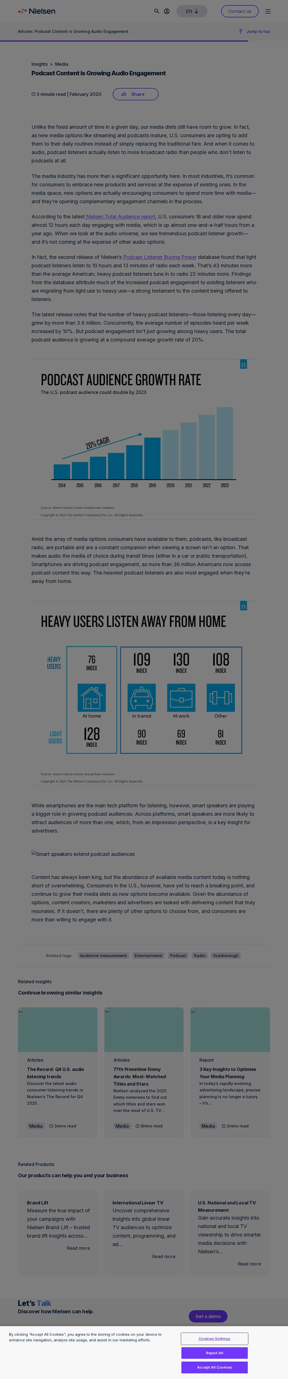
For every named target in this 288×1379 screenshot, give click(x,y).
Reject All (214, 1353)
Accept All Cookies (214, 1367)
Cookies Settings (214, 1338)
